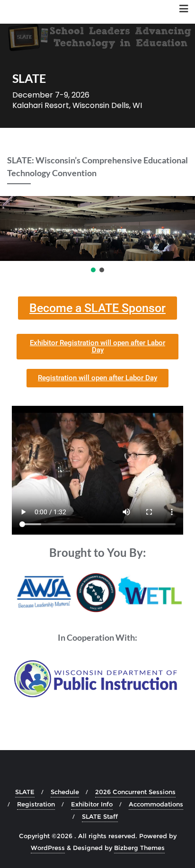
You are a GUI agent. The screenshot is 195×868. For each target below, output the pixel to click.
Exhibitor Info (92, 804)
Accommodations (156, 804)
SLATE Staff (100, 816)
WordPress (48, 847)
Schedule (65, 792)
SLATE (25, 792)
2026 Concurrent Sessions (135, 792)
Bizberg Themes (139, 847)
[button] (93, 270)
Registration (36, 804)
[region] (97, 235)
